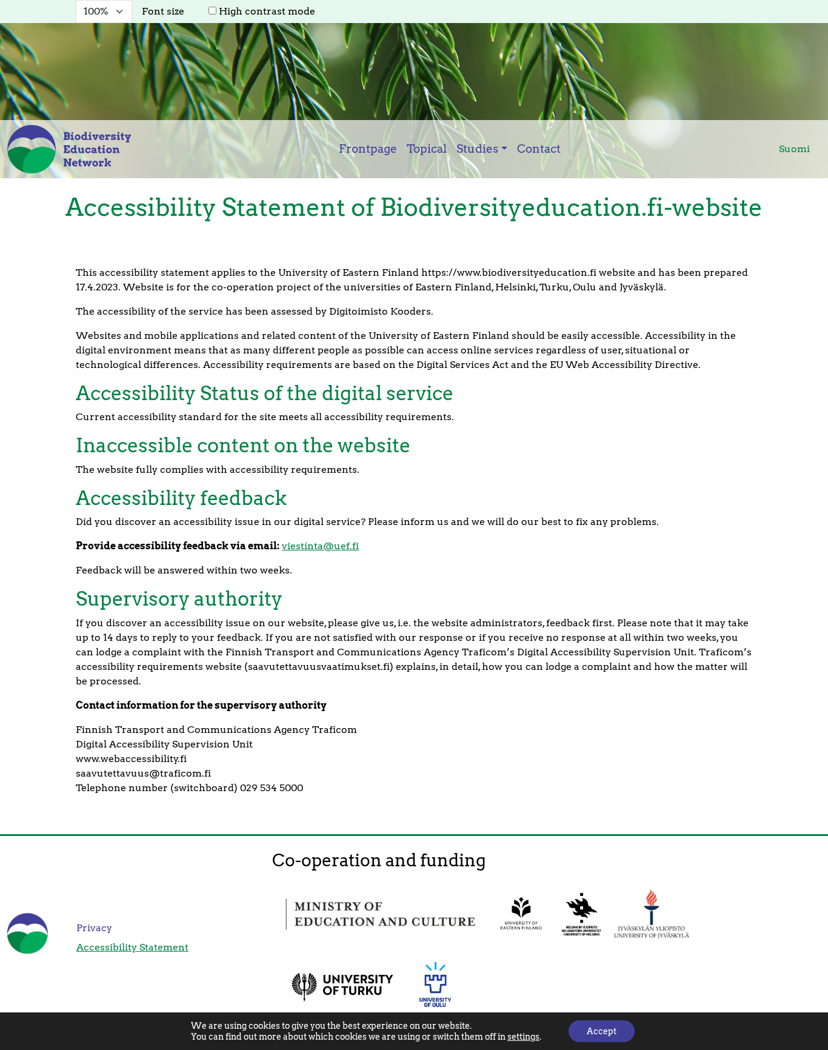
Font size (163, 11)
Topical (427, 149)
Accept (601, 1031)
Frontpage (368, 149)
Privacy (94, 928)
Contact (539, 149)
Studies (477, 149)
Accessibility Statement (132, 947)
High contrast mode (267, 11)
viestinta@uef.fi (320, 546)
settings (523, 1037)
